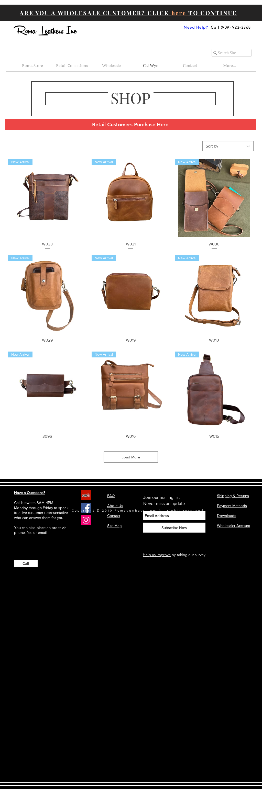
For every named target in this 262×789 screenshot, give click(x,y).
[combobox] (228, 146)
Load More (131, 457)
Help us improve (157, 554)
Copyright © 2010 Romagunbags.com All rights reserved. (139, 510)
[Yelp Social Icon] (86, 495)
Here (162, 124)
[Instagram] (86, 520)
